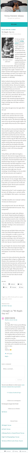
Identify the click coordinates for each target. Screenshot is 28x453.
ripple (21, 297)
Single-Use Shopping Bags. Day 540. (11, 437)
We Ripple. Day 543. (6, 425)
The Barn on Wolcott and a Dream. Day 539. (12, 441)
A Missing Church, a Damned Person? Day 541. (13, 433)
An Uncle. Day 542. (7, 305)
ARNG (9, 297)
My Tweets (4, 412)
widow (10, 299)
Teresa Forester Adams (14, 16)
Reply (6, 356)
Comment (19, 379)
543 (6, 297)
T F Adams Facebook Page (14, 392)
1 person (10, 353)
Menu (15, 24)
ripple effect (5, 299)
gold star (17, 297)
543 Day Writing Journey (9, 29)
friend (12, 297)
